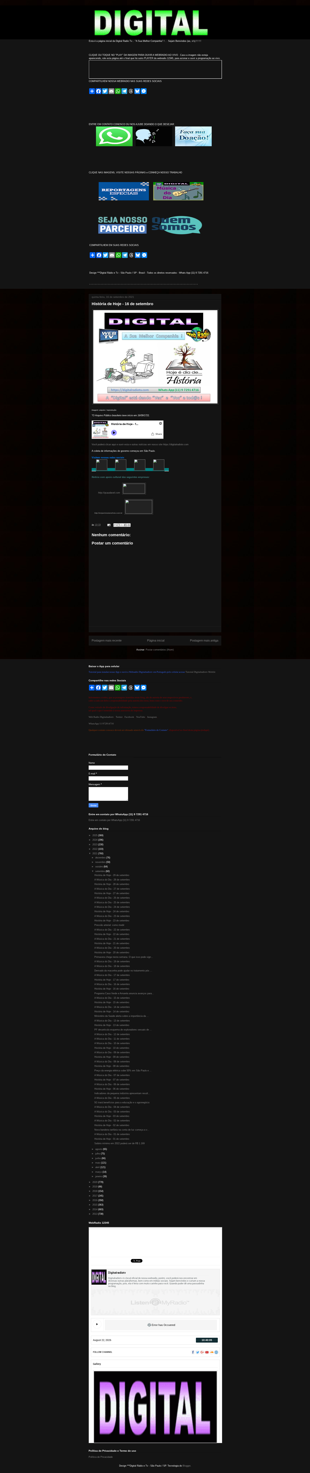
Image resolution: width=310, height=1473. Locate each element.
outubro (99, 866)
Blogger (186, 1465)
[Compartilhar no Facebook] (125, 525)
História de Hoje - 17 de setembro (111, 979)
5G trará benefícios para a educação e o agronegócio (121, 1102)
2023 (95, 844)
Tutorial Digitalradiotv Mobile (200, 672)
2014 (95, 1209)
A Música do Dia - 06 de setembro (112, 1084)
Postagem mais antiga (204, 640)
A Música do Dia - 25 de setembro (112, 902)
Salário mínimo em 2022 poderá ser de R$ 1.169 (119, 1143)
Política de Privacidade (101, 1457)
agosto (99, 1149)
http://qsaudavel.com (109, 492)
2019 (95, 1186)
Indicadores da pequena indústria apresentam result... (122, 1093)
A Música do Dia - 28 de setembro (112, 879)
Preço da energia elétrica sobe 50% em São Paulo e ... (123, 1070)
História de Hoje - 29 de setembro (111, 875)
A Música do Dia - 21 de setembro (112, 939)
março (98, 1172)
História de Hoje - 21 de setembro (111, 943)
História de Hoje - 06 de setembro (111, 1088)
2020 (95, 1182)
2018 (95, 1191)
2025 (95, 835)
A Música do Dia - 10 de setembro (112, 1043)
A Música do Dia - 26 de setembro (112, 897)
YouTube (140, 717)
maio (98, 1162)
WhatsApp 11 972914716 (101, 723)
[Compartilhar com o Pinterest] (129, 525)
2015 (95, 1204)
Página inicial (156, 640)
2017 (95, 1195)
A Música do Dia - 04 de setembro (112, 1107)
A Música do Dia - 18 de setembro (112, 966)
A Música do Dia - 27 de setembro (112, 888)
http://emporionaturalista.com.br (108, 513)
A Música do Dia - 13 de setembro (112, 1020)
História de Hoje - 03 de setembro (111, 1116)
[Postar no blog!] (118, 525)
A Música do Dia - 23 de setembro (112, 916)
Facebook (129, 717)
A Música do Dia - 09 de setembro (112, 1052)
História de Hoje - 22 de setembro (111, 934)
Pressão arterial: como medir (109, 925)
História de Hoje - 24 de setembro (111, 911)
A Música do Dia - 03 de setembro (112, 1111)
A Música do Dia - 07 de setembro (112, 1075)
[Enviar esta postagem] (108, 524)
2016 (95, 1200)
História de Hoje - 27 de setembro (111, 893)
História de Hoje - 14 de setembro (111, 1011)
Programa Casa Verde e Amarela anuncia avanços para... (124, 993)
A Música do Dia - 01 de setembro (112, 1134)
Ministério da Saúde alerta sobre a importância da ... (121, 1016)
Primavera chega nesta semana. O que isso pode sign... (123, 957)
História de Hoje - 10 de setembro (111, 1048)
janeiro (99, 1176)
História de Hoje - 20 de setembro (111, 952)
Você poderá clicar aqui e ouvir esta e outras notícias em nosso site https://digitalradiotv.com (140, 444)
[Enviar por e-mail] (115, 525)
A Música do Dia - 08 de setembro (112, 1061)
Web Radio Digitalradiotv (101, 717)
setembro (100, 871)
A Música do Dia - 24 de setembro (112, 907)
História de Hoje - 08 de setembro (111, 1066)
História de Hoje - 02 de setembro (111, 1125)
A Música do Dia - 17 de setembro (112, 975)
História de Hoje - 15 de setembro (111, 1002)
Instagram (152, 717)
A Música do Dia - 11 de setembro (112, 1038)
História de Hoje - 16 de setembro (111, 988)
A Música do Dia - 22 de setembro (112, 929)
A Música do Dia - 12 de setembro (112, 1034)
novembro (100, 862)
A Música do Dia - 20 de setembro (112, 947)
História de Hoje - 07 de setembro (111, 1079)
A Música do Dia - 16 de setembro (112, 984)
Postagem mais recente (107, 640)
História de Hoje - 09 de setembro (111, 1057)
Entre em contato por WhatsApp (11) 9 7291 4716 (114, 820)
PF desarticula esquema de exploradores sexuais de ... (123, 1029)
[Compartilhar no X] (122, 525)
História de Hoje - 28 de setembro (111, 884)
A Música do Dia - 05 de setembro (112, 1098)
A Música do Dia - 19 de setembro (112, 961)
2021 (95, 853)
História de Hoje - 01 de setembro (111, 1139)
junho (98, 1158)
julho (98, 1153)
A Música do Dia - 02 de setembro (112, 1120)
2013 (95, 1214)
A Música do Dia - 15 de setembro (112, 998)
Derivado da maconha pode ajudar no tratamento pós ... (123, 970)
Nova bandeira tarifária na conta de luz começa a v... (121, 1129)
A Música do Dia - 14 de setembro (112, 1007)
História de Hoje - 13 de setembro (111, 1025)
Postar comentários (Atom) (160, 649)
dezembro (100, 857)
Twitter (119, 717)
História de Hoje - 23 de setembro (111, 920)
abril (97, 1167)
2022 (95, 849)
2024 (95, 839)
